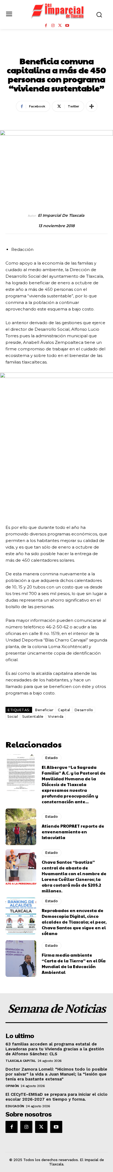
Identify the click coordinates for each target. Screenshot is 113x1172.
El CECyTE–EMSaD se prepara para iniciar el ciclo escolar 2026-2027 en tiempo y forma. (56, 1097)
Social (12, 716)
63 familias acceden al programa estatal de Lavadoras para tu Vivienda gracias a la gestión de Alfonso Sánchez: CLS (54, 1049)
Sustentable (33, 716)
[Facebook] (46, 25)
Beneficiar (44, 710)
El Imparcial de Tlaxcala (61, 215)
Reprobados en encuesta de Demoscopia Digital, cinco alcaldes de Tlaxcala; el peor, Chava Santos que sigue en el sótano (74, 921)
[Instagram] (53, 25)
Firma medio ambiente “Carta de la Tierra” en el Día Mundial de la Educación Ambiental (74, 963)
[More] (91, 106)
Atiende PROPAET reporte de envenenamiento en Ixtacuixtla (73, 831)
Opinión (12, 1086)
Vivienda (56, 716)
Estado (56, 49)
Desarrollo (84, 710)
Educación (14, 1106)
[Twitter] (60, 25)
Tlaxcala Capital (20, 1061)
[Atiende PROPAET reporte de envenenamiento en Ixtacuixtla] (20, 826)
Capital (64, 710)
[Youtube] (67, 25)
